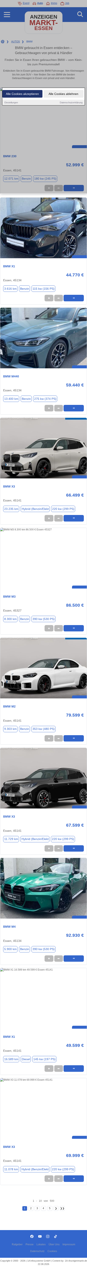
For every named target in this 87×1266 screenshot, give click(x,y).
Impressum (69, 1244)
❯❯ (62, 1208)
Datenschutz (37, 1251)
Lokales (41, 1244)
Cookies (52, 1251)
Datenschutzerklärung (71, 102)
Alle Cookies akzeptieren (22, 94)
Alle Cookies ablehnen (63, 94)
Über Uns (54, 1244)
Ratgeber (17, 1244)
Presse (30, 1244)
